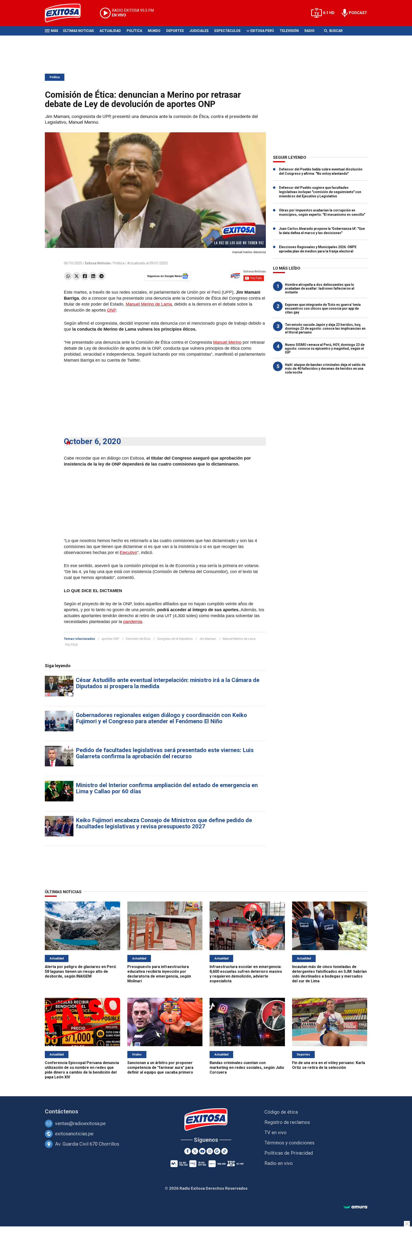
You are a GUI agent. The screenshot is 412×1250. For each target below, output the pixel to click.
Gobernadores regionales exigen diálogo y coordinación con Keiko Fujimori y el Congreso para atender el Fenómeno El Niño (161, 718)
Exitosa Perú (262, 31)
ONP (111, 310)
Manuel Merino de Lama (149, 304)
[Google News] (217, 1151)
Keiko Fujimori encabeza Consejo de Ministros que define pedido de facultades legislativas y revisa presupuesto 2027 (164, 823)
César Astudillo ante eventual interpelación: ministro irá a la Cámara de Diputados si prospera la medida (167, 683)
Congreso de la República (175, 638)
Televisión (289, 31)
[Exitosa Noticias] (66, 13)
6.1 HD (329, 12)
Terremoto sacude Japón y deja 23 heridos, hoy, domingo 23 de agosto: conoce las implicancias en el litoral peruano (325, 328)
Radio (309, 31)
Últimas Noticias (78, 31)
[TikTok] (224, 1151)
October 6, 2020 (92, 441)
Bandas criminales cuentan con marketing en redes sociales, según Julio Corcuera (247, 1067)
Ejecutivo (128, 552)
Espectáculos (227, 31)
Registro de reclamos (287, 1122)
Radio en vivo (278, 1163)
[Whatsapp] (68, 276)
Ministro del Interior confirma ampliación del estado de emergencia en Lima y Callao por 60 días (167, 788)
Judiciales (199, 31)
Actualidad (110, 31)
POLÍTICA (71, 644)
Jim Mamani (207, 638)
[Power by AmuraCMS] (355, 1207)
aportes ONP (110, 638)
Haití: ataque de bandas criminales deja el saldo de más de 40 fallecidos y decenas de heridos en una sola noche (325, 368)
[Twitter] (76, 276)
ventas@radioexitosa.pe (80, 1123)
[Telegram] (101, 276)
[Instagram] (209, 1151)
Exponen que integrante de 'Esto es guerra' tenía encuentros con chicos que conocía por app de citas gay (323, 308)
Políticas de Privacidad (288, 1153)
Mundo (154, 31)
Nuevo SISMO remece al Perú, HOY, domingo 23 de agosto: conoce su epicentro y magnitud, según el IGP (325, 348)
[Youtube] (202, 1151)
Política (134, 31)
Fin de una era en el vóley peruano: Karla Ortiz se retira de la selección (328, 1065)
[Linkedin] (93, 276)
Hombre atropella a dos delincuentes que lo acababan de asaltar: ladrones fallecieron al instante (319, 288)
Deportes (175, 31)
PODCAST (358, 12)
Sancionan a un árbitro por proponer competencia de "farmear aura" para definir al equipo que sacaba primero (160, 1067)
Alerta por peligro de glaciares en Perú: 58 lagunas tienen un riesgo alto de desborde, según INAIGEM (81, 971)
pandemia (132, 621)
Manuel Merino (227, 342)
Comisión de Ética (138, 638)
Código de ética (281, 1112)
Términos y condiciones (289, 1143)
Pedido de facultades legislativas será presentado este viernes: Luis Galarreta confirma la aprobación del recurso (165, 753)
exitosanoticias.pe (74, 1134)
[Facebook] (85, 276)
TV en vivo (275, 1132)
